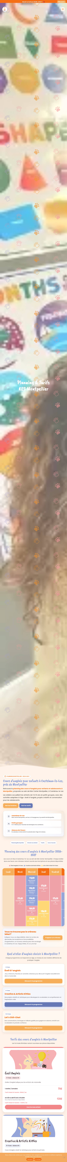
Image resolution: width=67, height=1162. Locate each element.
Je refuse (38, 1159)
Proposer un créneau (52, 938)
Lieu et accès (52, 843)
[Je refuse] (64, 1157)
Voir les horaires (11, 805)
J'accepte (30, 1159)
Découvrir (61, 2)
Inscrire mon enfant (33, 1107)
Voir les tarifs (26, 805)
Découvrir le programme (33, 981)
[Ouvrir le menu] (63, 9)
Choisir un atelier (32, 843)
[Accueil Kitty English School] (4, 9)
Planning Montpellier (17, 843)
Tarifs (42, 843)
